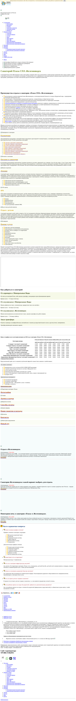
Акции (5, 51)
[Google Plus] (19, 593)
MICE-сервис (8, 121)
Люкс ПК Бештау (11, 41)
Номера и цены (7, 31)
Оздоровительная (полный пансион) (16, 49)
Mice (5, 54)
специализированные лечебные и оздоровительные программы (21, 103)
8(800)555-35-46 (8, 616)
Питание (6, 45)
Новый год (9, 30)
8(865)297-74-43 (8, 618)
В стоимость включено (6, 364)
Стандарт (9, 33)
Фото (5, 602)
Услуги (5, 53)
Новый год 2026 (8, 609)
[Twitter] (13, 593)
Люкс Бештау (10, 38)
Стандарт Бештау (11, 34)
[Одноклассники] (14, 593)
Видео (5, 55)
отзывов (18, 107)
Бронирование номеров (10, 610)
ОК (64, 0)
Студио (8, 35)
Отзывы (9, 26)
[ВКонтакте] (11, 593)
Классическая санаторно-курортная (15, 50)
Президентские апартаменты (14, 42)
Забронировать (4, 699)
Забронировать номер (6, 386)
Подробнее (3, 457)
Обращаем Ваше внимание (7, 358)
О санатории (7, 22)
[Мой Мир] (16, 593)
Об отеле (6, 663)
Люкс (8, 37)
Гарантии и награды (12, 27)
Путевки (6, 47)
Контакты (9, 25)
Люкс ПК (9, 39)
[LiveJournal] (18, 593)
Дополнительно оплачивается (8, 377)
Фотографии (10, 23)
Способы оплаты (11, 29)
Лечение (6, 46)
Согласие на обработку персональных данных (15, 642)
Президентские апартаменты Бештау (16, 43)
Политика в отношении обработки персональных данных (18, 641)
